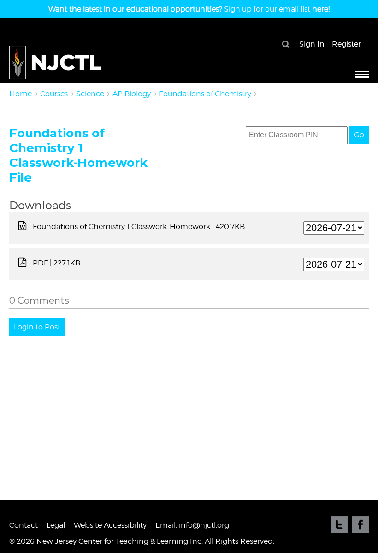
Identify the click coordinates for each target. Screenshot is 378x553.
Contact (23, 525)
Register (346, 44)
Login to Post (37, 327)
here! (321, 9)
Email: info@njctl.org (192, 525)
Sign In (312, 44)
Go (359, 134)
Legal (56, 525)
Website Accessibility (110, 525)
